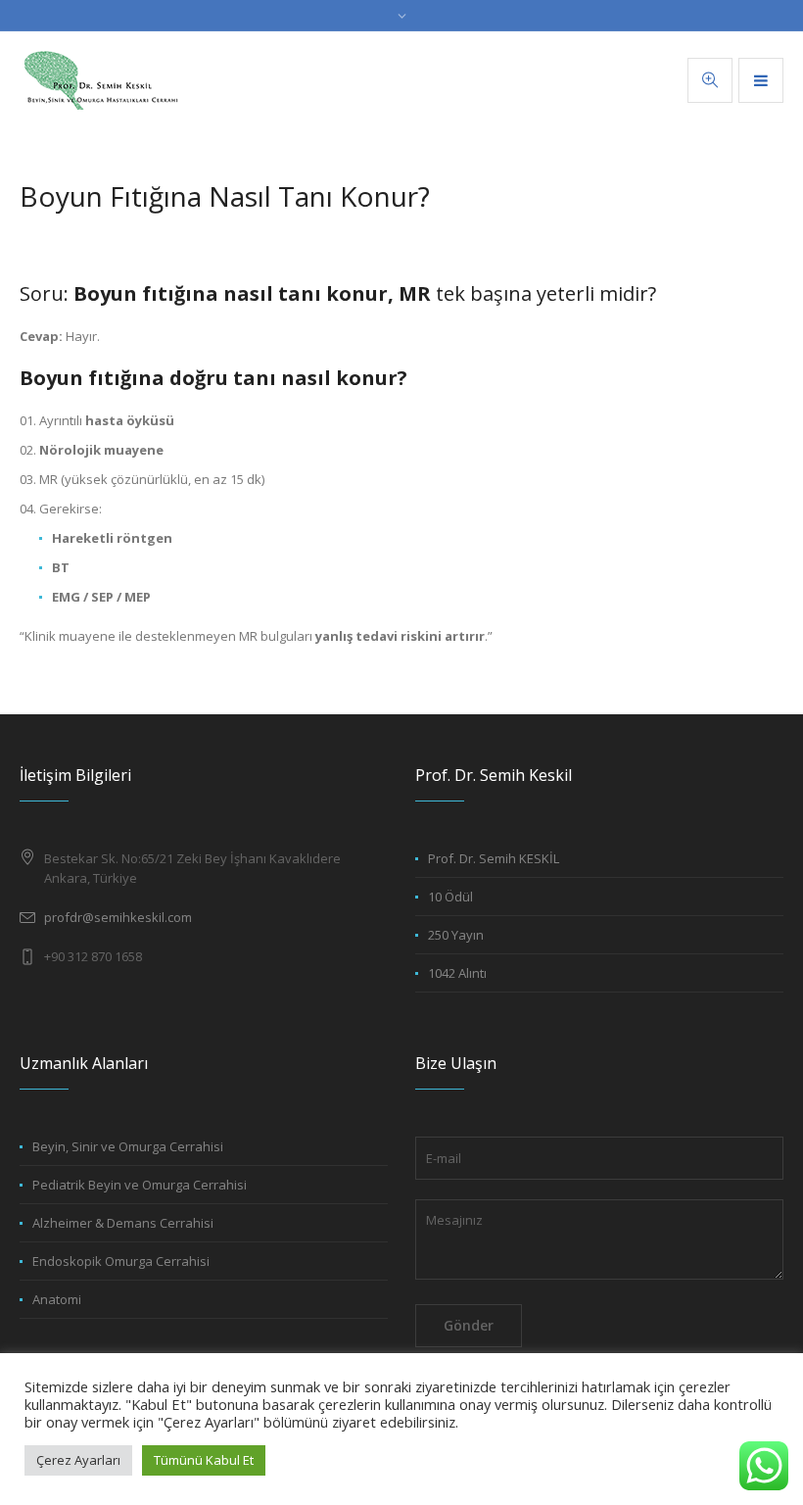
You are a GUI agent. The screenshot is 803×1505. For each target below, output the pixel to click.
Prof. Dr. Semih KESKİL (493, 858)
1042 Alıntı (457, 973)
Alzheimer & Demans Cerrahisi (122, 1223)
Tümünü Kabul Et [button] (204, 1460)
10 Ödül (450, 896)
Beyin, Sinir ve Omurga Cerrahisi (127, 1146)
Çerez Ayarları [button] (78, 1460)
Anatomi (56, 1299)
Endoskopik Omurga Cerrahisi (121, 1261)
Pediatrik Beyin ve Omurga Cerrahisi (139, 1184)
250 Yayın (456, 935)
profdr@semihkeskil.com (118, 917)
